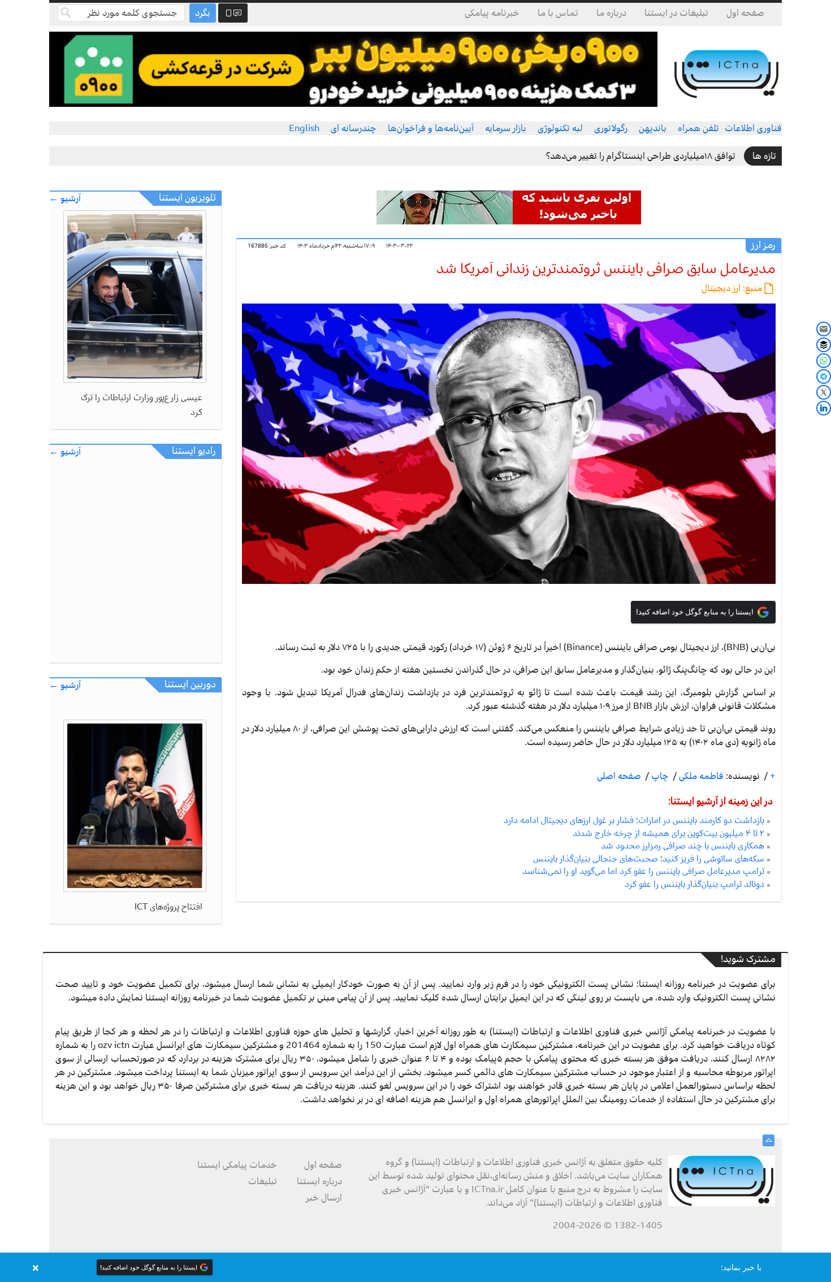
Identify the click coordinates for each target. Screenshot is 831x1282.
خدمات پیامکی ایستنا (237, 1165)
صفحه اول (745, 13)
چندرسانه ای (353, 128)
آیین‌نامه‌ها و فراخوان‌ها (431, 128)
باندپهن (652, 128)
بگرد (202, 13)
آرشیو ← (65, 199)
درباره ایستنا (319, 1181)
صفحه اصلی (619, 776)
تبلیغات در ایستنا (676, 13)
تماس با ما (558, 13)
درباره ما (611, 13)
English (304, 128)
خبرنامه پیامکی (492, 13)
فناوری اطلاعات (753, 128)
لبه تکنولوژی (560, 128)
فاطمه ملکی (700, 776)
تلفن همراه (698, 128)
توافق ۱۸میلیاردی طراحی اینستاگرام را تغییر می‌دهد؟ (640, 156)
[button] (415, 1267)
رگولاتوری (610, 128)
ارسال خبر (324, 1197)
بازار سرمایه (505, 128)
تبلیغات (262, 1181)
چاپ (659, 776)
